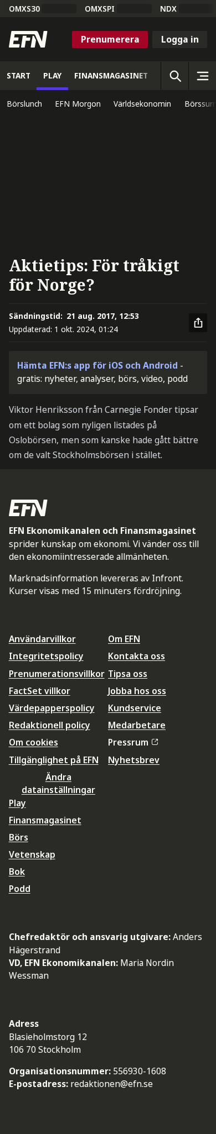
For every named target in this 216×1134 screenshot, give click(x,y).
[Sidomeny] (202, 76)
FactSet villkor (39, 691)
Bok (17, 871)
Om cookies (33, 742)
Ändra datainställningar (58, 783)
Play (17, 803)
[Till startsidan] (28, 39)
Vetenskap (32, 854)
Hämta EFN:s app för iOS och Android (97, 365)
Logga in (180, 39)
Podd (19, 889)
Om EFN (124, 639)
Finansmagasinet (45, 820)
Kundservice (134, 708)
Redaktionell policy (49, 725)
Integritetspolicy (46, 656)
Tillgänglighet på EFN (54, 760)
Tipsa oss (127, 674)
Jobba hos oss (137, 691)
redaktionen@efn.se (111, 1084)
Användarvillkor (42, 639)
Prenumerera (110, 39)
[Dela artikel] (198, 322)
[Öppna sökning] (174, 76)
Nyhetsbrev (134, 760)
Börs (18, 837)
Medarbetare (137, 725)
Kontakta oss (136, 656)
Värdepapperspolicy (52, 708)
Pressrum (128, 742)
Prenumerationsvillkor (57, 674)
